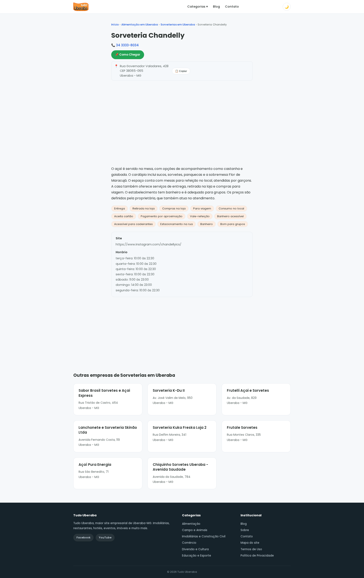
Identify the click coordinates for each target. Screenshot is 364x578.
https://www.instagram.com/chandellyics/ (148, 244)
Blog (216, 6)
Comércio (189, 543)
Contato (232, 6)
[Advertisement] (182, 328)
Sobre (245, 530)
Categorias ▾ (197, 6)
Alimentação (191, 524)
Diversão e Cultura (195, 549)
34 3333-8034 (127, 45)
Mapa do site (250, 543)
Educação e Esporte (196, 556)
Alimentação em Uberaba (139, 25)
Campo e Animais (194, 530)
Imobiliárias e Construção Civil (203, 536)
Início (115, 25)
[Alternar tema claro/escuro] (287, 7)
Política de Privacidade (257, 556)
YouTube (105, 537)
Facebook (83, 537)
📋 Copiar (181, 71)
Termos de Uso (251, 549)
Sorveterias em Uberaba (178, 25)
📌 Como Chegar (127, 55)
